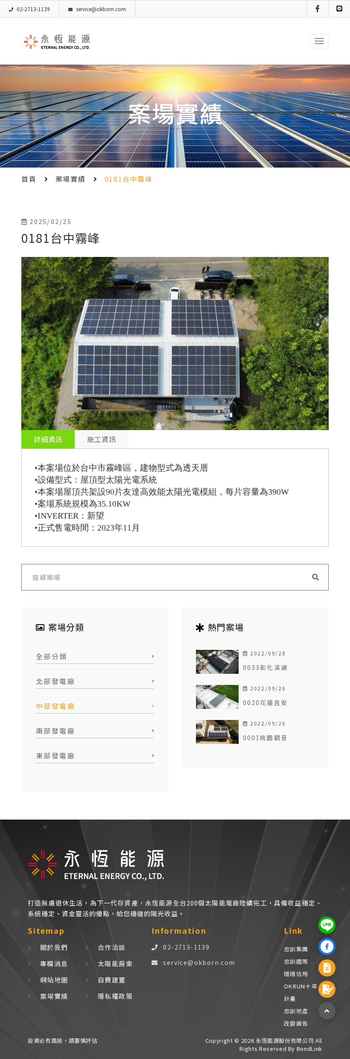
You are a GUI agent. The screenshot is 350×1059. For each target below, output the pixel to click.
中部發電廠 (55, 706)
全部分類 (51, 656)
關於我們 (54, 947)
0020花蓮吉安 (265, 702)
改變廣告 (296, 1023)
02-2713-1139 (186, 947)
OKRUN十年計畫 (301, 992)
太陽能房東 (115, 963)
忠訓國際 (296, 961)
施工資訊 (101, 439)
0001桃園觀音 (265, 737)
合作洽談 (112, 947)
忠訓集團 (296, 949)
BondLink (308, 1048)
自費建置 (112, 979)
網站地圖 (54, 979)
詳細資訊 (48, 439)
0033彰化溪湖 (265, 667)
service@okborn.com (199, 962)
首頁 (28, 179)
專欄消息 (54, 963)
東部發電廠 (55, 755)
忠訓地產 (296, 1011)
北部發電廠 (55, 681)
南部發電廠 (55, 731)
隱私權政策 (115, 995)
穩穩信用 (296, 974)
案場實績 (70, 179)
